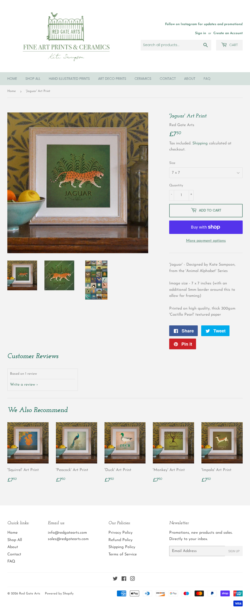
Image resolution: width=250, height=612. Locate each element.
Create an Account (228, 33)
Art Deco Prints (112, 78)
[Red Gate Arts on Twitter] (115, 580)
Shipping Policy (121, 547)
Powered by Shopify (59, 593)
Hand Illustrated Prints (69, 78)
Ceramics (143, 78)
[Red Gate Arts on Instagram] (132, 580)
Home (12, 78)
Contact (168, 78)
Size (172, 163)
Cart (233, 44)
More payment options (206, 241)
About (189, 78)
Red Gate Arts (29, 593)
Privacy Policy (120, 533)
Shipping (200, 143)
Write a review (22, 385)
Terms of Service (122, 554)
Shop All (33, 78)
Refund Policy (120, 540)
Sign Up (234, 551)
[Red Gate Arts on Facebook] (123, 580)
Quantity (176, 185)
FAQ (207, 78)
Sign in (200, 33)
